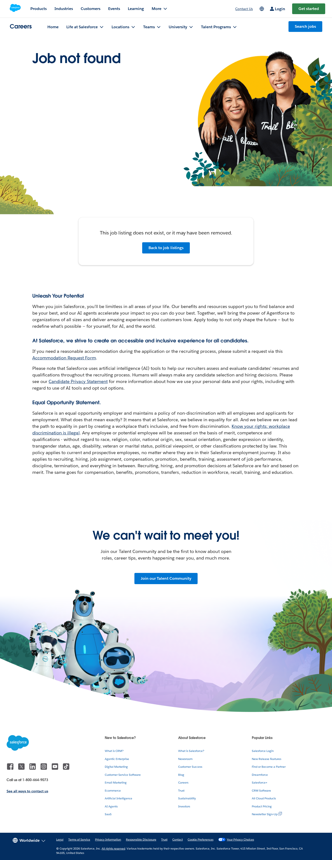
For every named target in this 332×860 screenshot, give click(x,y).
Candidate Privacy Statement (78, 381)
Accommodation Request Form (64, 358)
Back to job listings (166, 247)
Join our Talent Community (166, 578)
